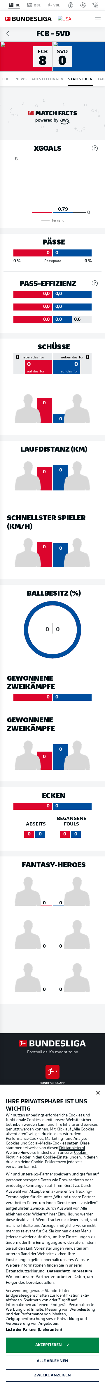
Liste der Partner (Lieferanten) (34, 1330)
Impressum (81, 1271)
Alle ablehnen (53, 1361)
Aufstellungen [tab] (48, 78)
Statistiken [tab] (80, 78)
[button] (98, 18)
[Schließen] (98, 1092)
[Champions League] (83, 5)
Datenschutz (58, 1271)
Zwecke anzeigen (52, 1375)
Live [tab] (6, 78)
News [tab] (21, 78)
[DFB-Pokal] (70, 5)
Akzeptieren (48, 1345)
